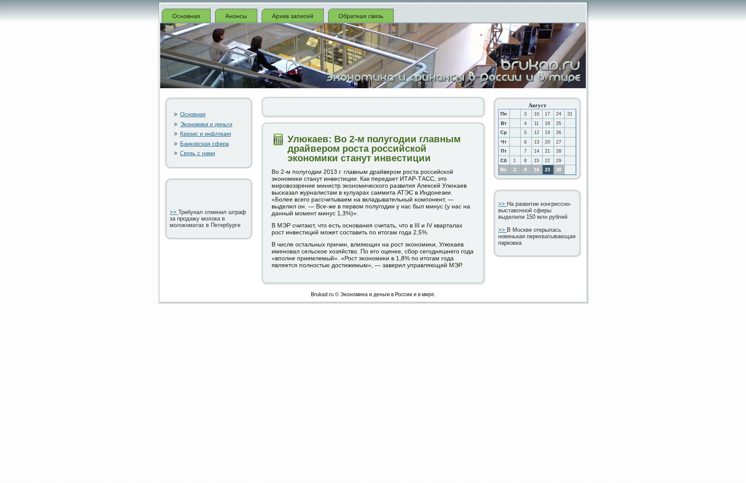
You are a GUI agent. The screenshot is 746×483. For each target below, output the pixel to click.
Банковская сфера (204, 144)
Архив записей (292, 16)
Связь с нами (197, 153)
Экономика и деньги (206, 124)
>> (174, 212)
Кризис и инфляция (205, 134)
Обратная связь (360, 16)
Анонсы (236, 16)
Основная (186, 16)
